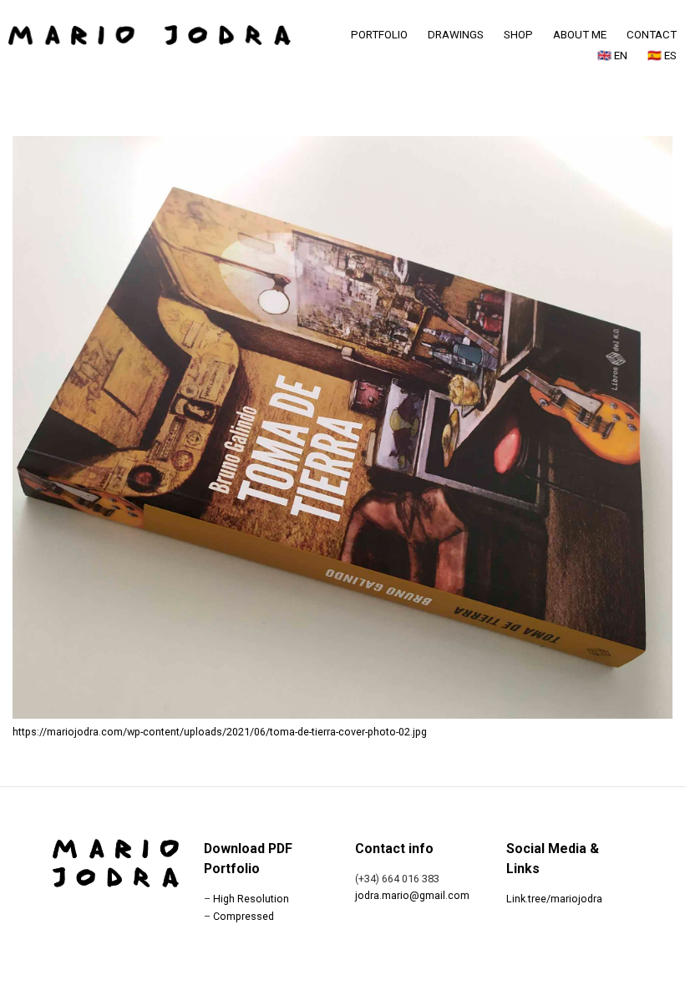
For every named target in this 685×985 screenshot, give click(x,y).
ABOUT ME (579, 34)
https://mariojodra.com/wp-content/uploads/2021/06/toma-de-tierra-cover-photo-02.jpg (220, 731)
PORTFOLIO (379, 34)
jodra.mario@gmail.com (412, 895)
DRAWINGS (456, 34)
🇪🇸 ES (662, 55)
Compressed (243, 916)
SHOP (518, 34)
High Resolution (251, 898)
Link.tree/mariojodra (554, 898)
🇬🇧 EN (612, 55)
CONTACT (652, 34)
